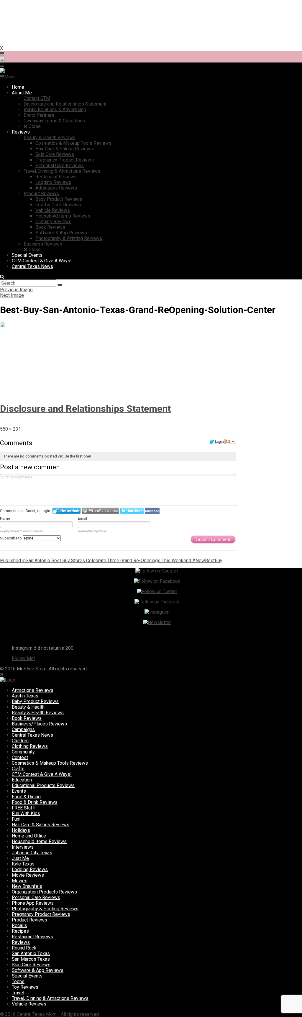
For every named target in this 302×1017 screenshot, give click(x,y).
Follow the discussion (230, 441)
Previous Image (16, 289)
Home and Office (29, 836)
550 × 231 (10, 429)
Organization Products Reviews (44, 892)
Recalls (19, 925)
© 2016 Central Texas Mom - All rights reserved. (50, 1014)
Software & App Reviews (37, 970)
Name (5, 518)
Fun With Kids (26, 813)
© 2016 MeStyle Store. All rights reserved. (44, 669)
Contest (20, 757)
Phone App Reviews (33, 903)
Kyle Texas (23, 864)
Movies (19, 880)
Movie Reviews (28, 875)
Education (22, 780)
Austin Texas (25, 696)
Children (20, 740)
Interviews (23, 847)
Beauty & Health (28, 707)
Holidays (21, 830)
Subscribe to (11, 538)
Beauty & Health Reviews (38, 712)
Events (19, 791)
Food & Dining (26, 796)
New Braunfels (27, 886)
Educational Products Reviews (43, 785)
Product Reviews (29, 920)
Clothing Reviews (30, 746)
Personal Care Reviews (36, 897)
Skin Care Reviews (31, 964)
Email (82, 518)
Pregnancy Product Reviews (41, 914)
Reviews (21, 942)
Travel (18, 992)
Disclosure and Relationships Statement (85, 408)
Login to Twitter (132, 511)
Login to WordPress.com (100, 511)
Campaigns (23, 729)
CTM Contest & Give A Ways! (42, 774)
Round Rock (24, 948)
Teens (18, 981)
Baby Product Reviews (35, 701)
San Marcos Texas (31, 959)
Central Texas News (32, 735)
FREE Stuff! (24, 808)
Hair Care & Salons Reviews (40, 824)
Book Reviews (27, 718)
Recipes (20, 931)
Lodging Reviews (30, 869)
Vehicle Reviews (29, 1004)
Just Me (20, 858)
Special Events (27, 976)
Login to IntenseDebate (66, 511)
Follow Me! (23, 658)
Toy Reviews (25, 987)
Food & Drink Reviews (35, 802)
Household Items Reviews (39, 841)
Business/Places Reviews (39, 724)
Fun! (16, 819)
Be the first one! (78, 456)
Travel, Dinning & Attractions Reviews (50, 998)
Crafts (18, 768)
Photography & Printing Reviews (45, 908)
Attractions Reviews (32, 690)
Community (23, 752)
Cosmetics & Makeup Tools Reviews (50, 763)
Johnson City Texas (32, 852)
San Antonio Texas (31, 953)
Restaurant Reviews (32, 936)
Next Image (12, 295)
